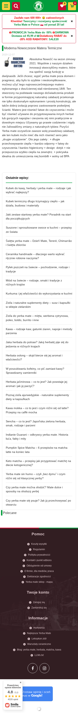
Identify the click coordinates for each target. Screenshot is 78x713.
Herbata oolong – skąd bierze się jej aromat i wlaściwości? (34, 357)
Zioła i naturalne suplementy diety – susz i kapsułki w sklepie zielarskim (38, 304)
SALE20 (54, 39)
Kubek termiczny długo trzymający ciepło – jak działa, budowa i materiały (35, 203)
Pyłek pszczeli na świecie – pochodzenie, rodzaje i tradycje (37, 269)
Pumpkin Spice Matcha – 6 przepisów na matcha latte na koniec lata (36, 449)
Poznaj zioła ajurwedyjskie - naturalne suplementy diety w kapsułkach (37, 397)
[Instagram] (44, 668)
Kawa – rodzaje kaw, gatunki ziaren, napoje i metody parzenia (39, 331)
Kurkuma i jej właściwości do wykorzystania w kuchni (39, 293)
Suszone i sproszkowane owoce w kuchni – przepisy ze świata (39, 229)
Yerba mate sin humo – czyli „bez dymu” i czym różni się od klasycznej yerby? (35, 476)
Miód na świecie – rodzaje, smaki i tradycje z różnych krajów (34, 282)
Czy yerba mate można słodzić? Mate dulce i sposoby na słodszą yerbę (34, 489)
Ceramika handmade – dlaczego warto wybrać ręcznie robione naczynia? (35, 256)
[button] (6, 6)
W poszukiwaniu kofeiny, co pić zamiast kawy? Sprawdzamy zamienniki (35, 370)
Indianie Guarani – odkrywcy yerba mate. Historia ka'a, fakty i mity (37, 436)
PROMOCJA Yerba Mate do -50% (32, 32)
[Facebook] (33, 668)
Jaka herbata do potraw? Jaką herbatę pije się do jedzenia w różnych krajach (37, 344)
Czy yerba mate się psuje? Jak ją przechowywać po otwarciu (38, 502)
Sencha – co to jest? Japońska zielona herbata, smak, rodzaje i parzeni (36, 423)
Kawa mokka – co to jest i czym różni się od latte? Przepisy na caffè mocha (37, 410)
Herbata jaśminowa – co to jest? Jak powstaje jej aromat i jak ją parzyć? (36, 383)
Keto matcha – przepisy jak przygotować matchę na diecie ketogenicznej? (38, 463)
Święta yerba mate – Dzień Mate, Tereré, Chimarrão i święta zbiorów (39, 242)
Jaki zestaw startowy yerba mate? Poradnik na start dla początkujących (38, 216)
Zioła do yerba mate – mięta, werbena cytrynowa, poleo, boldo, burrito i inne (37, 317)
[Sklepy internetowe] (39, 709)
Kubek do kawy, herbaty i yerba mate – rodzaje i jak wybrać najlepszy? (38, 190)
